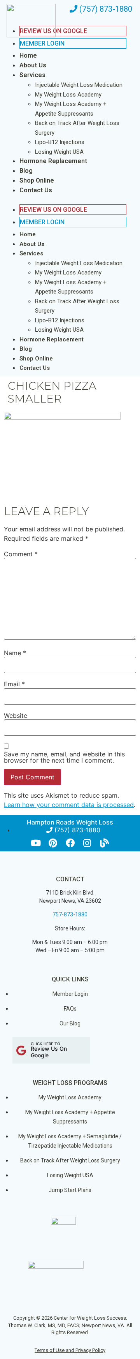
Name (15, 653)
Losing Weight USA (59, 151)
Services (32, 75)
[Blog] (104, 843)
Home (28, 55)
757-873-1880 (70, 914)
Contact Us (35, 190)
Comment (21, 554)
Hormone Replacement (53, 161)
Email (14, 684)
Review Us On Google (53, 209)
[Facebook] (70, 843)
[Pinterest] (53, 843)
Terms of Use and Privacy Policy (70, 1350)
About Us (32, 65)
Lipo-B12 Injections (59, 142)
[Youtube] (36, 843)
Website (15, 715)
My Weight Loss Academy (68, 94)
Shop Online (36, 180)
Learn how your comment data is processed (69, 805)
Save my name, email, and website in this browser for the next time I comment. (64, 757)
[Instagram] (87, 843)
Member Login (42, 43)
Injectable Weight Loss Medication (78, 84)
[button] (65, 199)
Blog (26, 170)
